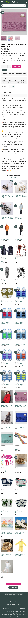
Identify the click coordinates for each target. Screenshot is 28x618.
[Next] (25, 21)
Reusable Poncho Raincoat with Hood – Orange (6, 239)
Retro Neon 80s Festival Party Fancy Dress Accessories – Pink (6, 470)
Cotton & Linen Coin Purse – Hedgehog (7, 302)
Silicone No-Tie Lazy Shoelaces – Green (5, 344)
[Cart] (26, 1)
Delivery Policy (14, 601)
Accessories (12, 42)
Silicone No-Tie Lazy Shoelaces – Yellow (19, 385)
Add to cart (17, 66)
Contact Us (10, 597)
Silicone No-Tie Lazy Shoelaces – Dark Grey (20, 344)
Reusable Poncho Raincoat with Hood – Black (20, 239)
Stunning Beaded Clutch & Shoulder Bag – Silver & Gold (21, 196)
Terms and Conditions (19, 608)
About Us (18, 597)
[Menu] (2, 2)
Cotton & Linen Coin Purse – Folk (21, 491)
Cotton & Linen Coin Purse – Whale (21, 512)
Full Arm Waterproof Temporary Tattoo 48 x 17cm (7, 281)
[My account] (23, 1)
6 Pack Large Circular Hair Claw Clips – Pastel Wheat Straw (6, 533)
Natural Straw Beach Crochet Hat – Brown (21, 469)
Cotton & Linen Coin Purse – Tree (7, 512)
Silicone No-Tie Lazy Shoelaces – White (5, 385)
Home (2, 42)
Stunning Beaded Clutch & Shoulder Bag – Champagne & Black (7, 196)
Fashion (6, 42)
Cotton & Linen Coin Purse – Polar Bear (7, 491)
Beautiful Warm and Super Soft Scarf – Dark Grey (6, 427)
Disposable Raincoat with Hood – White (6, 576)
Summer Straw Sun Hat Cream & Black (20, 533)
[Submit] (25, 5)
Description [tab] (6, 92)
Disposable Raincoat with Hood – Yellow (20, 555)
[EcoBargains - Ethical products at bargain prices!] (14, 2)
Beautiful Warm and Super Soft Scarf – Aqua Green (6, 447)
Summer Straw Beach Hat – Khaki (7, 555)
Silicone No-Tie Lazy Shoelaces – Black (19, 323)
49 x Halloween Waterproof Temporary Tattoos (20, 259)
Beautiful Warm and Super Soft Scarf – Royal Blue (20, 427)
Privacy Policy (7, 608)
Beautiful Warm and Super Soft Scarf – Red (6, 406)
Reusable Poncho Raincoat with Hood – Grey (20, 218)
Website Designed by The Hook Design (16, 613)
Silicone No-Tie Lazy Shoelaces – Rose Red (6, 323)
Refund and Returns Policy (14, 604)
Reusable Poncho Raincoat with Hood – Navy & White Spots (6, 260)
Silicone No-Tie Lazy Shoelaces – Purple (5, 364)
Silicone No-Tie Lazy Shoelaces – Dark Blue (19, 302)
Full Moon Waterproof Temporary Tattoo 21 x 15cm (21, 281)
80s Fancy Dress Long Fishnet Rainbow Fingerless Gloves (21, 448)
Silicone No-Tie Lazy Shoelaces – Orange (19, 364)
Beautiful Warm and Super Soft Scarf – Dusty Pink (20, 406)
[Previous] (3, 21)
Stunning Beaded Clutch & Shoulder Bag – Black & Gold (7, 218)
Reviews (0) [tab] (6, 95)
